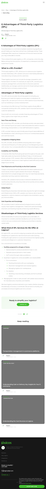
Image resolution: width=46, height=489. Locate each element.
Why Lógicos (4, 455)
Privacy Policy (28, 483)
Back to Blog (6, 12)
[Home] (4, 2)
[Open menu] (44, 2)
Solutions (3, 453)
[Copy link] (6, 38)
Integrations (4, 458)
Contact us (23, 304)
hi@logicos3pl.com (7, 471)
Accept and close (32, 486)
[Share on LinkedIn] (2, 38)
